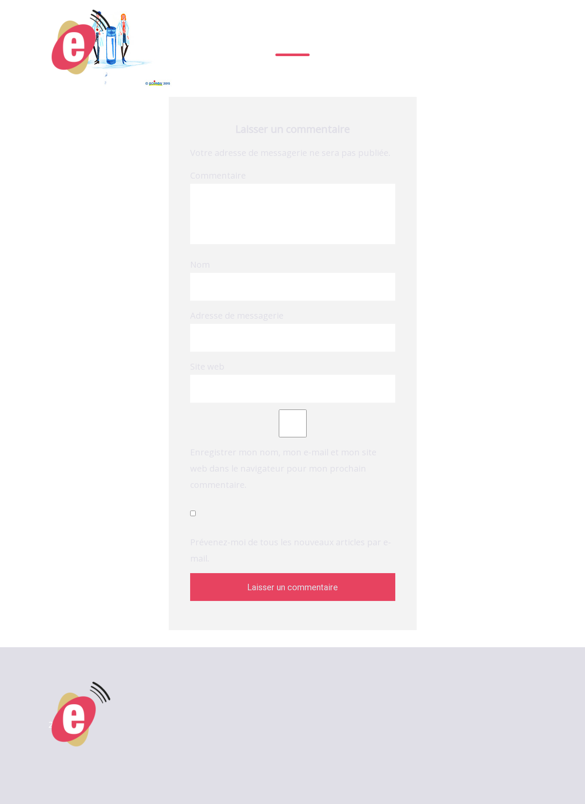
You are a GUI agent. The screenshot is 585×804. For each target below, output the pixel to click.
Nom (200, 264)
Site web (207, 366)
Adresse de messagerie (237, 315)
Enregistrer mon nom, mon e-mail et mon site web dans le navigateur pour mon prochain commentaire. (283, 468)
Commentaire (218, 175)
